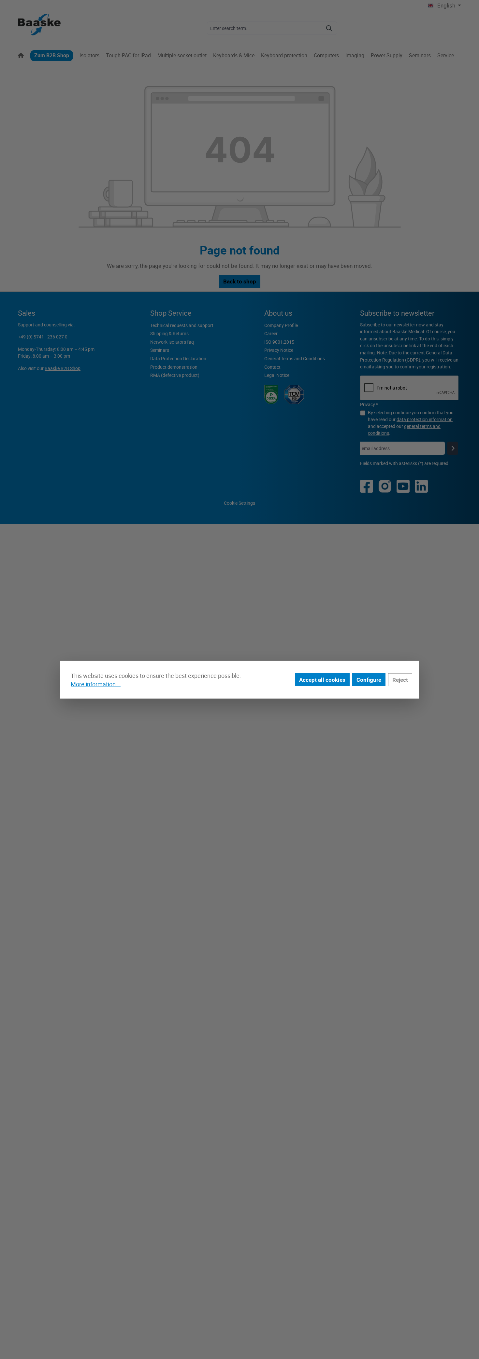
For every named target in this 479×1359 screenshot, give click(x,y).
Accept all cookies (322, 679)
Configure (368, 679)
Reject (400, 679)
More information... (96, 684)
